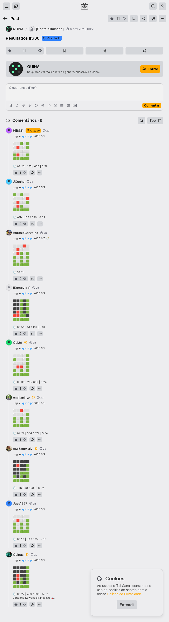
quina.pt (27, 136)
